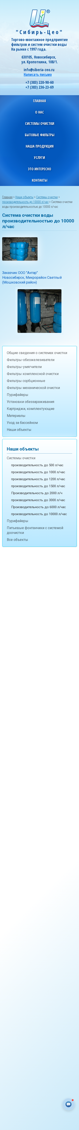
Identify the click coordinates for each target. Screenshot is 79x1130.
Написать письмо (38, 74)
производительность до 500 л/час (37, 465)
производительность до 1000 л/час (38, 472)
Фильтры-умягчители (24, 367)
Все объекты (17, 540)
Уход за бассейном (22, 423)
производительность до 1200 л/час (38, 479)
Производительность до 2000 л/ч (36, 493)
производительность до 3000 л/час (38, 500)
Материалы (16, 416)
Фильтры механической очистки (33, 388)
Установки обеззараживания (30, 402)
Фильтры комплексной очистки (33, 374)
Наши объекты (19, 430)
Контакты (39, 180)
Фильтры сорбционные (26, 381)
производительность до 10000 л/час (39, 514)
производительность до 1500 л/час (38, 486)
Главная (39, 100)
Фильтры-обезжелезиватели (30, 360)
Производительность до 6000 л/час (38, 507)
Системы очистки (21, 458)
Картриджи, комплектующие (30, 409)
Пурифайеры (17, 395)
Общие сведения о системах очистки (37, 353)
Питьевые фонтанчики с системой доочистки (35, 530)
